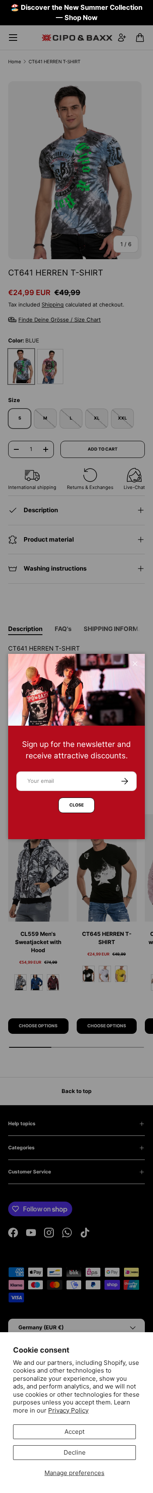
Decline (75, 1452)
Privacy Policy (68, 1410)
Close (76, 805)
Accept (74, 1431)
